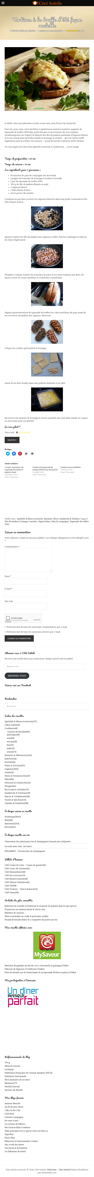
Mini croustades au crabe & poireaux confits (26, 916)
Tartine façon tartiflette (71, 467)
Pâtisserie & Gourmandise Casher (21, 1141)
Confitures (11, 728)
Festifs (10, 762)
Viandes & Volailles (16, 803)
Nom (8, 576)
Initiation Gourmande (15, 1076)
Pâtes (9, 779)
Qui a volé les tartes (14, 1144)
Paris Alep (10, 1137)
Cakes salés (12, 725)
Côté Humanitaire (15, 872)
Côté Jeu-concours (15, 875)
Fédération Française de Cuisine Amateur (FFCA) (28, 1073)
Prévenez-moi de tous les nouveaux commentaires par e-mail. (37, 627)
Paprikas (9, 1134)
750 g (7, 1062)
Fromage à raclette (28, 521)
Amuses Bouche (12, 1103)
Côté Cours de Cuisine (17, 868)
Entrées (11, 758)
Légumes (11, 769)
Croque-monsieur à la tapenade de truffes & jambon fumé (14, 469)
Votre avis (9, 432)
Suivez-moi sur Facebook (18, 685)
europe (12, 741)
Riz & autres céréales (17, 789)
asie (10, 738)
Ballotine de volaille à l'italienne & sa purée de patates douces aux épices (40, 906)
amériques (13, 734)
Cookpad (9, 1069)
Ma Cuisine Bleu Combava (17, 1127)
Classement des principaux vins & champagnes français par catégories (38, 841)
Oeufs (9, 772)
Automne (48, 519)
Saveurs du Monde (14, 1090)
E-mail (9, 589)
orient (11, 752)
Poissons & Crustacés (18, 782)
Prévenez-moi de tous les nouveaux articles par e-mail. (34, 632)
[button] (47, 79)
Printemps (13, 816)
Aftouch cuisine (12, 1066)
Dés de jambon (11, 521)
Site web (9, 601)
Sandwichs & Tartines (69, 519)
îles (10, 745)
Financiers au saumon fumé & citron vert (25, 909)
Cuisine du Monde (18, 732)
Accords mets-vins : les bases (18, 846)
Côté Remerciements (16, 879)
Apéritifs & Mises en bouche (30, 519)
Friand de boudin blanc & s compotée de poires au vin (31, 919)
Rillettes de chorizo (14, 913)
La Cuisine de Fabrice (15, 1124)
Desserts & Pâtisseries (18, 755)
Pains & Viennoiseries (17, 776)
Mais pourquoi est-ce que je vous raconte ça (26, 1131)
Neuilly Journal (12, 1086)
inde (11, 748)
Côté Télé (10, 885)
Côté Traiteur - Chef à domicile (21, 889)
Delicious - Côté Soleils (58, 1169)
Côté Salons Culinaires (17, 882)
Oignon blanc (44, 521)
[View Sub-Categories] (6, 731)
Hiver (55, 519)
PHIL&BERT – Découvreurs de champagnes (25, 851)
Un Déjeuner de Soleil (15, 1151)
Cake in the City (12, 1110)
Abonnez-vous (17, 675)
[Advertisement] (47, 499)
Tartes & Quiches (15, 800)
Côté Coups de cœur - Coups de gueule (25, 865)
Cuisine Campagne (14, 1117)
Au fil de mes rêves (14, 1107)
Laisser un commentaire (51, 31)
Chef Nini (9, 1113)
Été (9, 820)
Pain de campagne (60, 521)
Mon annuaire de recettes (17, 1079)
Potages (10, 786)
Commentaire (12, 546)
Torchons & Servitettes (16, 1148)
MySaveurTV (11, 1083)
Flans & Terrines (15, 765)
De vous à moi (11, 1120)
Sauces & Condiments (17, 796)
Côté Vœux (12, 892)
